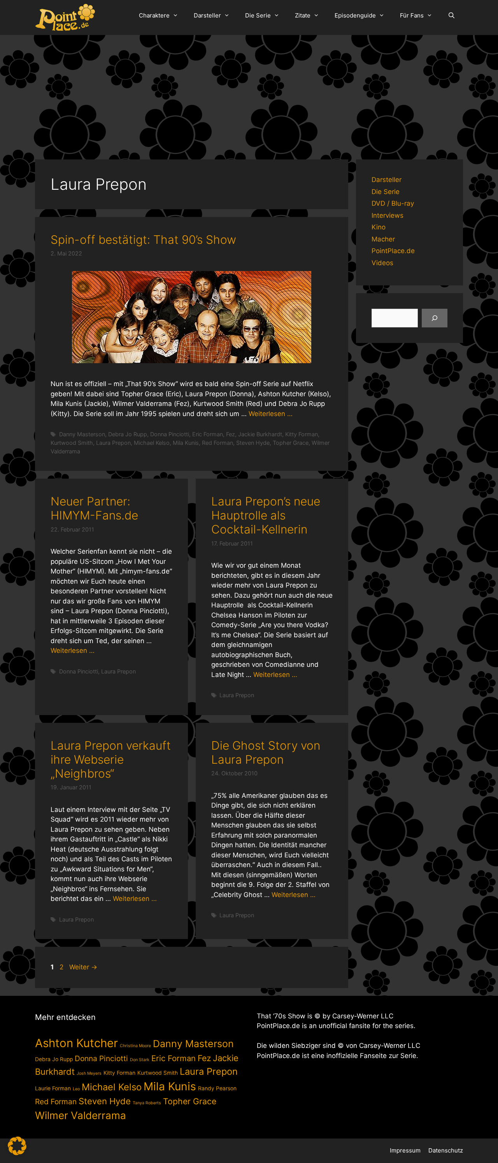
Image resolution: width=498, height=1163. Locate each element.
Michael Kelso (152, 442)
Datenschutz (445, 1150)
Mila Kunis (186, 442)
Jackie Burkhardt (260, 434)
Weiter (83, 967)
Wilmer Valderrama (80, 1115)
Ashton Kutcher (76, 1043)
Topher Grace (291, 442)
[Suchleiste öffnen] (451, 15)
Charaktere (154, 15)
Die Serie (258, 15)
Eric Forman (207, 434)
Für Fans (412, 15)
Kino (379, 227)
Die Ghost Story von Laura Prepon (265, 752)
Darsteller (207, 15)
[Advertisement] (249, 93)
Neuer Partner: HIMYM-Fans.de (94, 508)
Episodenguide (355, 15)
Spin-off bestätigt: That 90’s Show (143, 240)
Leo (76, 1088)
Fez (230, 434)
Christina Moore (135, 1045)
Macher (383, 239)
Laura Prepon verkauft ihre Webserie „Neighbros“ (111, 759)
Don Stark (139, 1059)
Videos (382, 263)
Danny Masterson (82, 434)
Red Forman (217, 442)
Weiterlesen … (271, 414)
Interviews (387, 215)
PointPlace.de (393, 251)
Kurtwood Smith (72, 442)
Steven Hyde (253, 442)
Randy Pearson (217, 1088)
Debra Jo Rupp (127, 434)
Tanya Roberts (147, 1102)
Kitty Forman (301, 434)
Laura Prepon (113, 442)
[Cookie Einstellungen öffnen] (17, 1153)
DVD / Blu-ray (393, 203)
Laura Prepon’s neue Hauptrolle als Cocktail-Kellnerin (265, 515)
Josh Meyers (89, 1073)
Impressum (405, 1150)
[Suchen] (434, 318)
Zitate (302, 15)
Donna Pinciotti (169, 434)
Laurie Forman (53, 1088)
